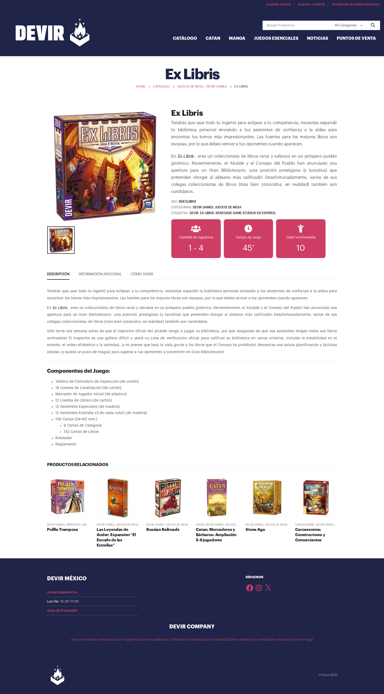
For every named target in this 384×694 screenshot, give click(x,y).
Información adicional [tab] (100, 274)
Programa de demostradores (356, 4)
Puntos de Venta (356, 38)
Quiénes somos (278, 4)
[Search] (373, 25)
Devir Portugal (302, 639)
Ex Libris (207, 213)
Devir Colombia (216, 639)
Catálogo (185, 38)
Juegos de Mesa (228, 207)
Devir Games (203, 207)
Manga (237, 38)
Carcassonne (305, 525)
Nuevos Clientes (311, 4)
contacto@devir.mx (62, 592)
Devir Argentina (127, 639)
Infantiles (73, 525)
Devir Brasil (149, 639)
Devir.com (79, 639)
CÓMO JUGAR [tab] (142, 274)
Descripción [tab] (58, 274)
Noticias (317, 38)
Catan (213, 38)
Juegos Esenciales (276, 38)
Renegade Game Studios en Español (246, 213)
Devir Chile (169, 639)
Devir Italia (258, 639)
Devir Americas (100, 639)
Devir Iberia (239, 639)
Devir (194, 213)
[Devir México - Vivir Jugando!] (52, 33)
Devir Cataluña (191, 639)
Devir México (279, 639)
